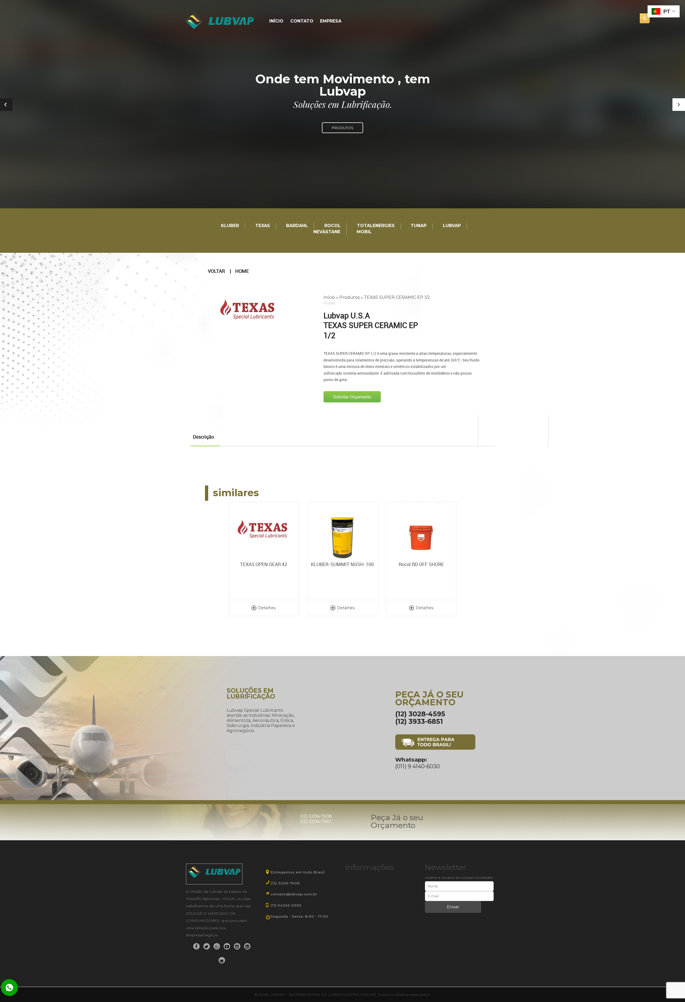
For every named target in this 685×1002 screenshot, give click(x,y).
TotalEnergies (376, 226)
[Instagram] (237, 946)
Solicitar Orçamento (352, 397)
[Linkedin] (247, 946)
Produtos (349, 297)
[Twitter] (206, 946)
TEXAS (262, 226)
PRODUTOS (342, 128)
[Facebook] (196, 946)
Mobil (364, 232)
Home (242, 271)
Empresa (330, 21)
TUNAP (419, 226)
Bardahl (297, 226)
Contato (301, 21)
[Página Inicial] (220, 21)
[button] (678, 104)
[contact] (222, 960)
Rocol (332, 226)
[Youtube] (227, 946)
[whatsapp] (217, 946)
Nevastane (326, 232)
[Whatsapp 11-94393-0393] (9, 988)
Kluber (230, 226)
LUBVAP (452, 226)
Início (276, 21)
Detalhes (267, 607)
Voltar (216, 271)
